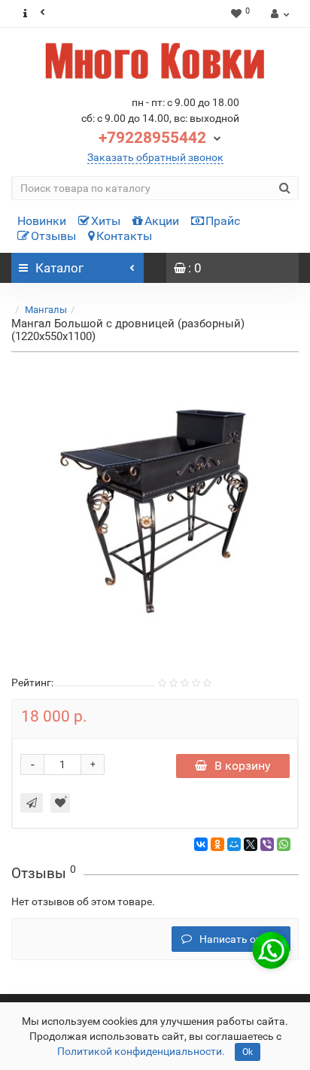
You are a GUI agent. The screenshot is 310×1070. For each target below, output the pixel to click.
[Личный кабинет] (278, 13)
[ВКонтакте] (201, 844)
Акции (161, 221)
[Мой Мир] (234, 844)
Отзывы (53, 236)
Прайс (222, 221)
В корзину (242, 765)
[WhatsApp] (283, 844)
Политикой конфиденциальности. (141, 1051)
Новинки (41, 221)
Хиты (105, 221)
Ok (247, 1052)
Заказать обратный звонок (155, 157)
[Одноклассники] (217, 844)
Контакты (124, 236)
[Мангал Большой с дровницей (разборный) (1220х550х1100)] (155, 511)
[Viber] (267, 844)
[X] (250, 844)
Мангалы (46, 309)
